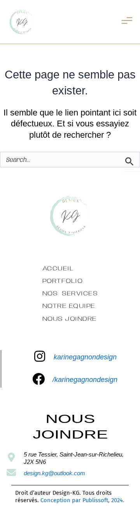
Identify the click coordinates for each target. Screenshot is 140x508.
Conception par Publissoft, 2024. (82, 500)
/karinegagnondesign (84, 380)
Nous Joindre (69, 319)
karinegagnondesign (85, 357)
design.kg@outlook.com (54, 473)
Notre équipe (68, 306)
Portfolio (62, 281)
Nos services (70, 294)
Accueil (58, 269)
